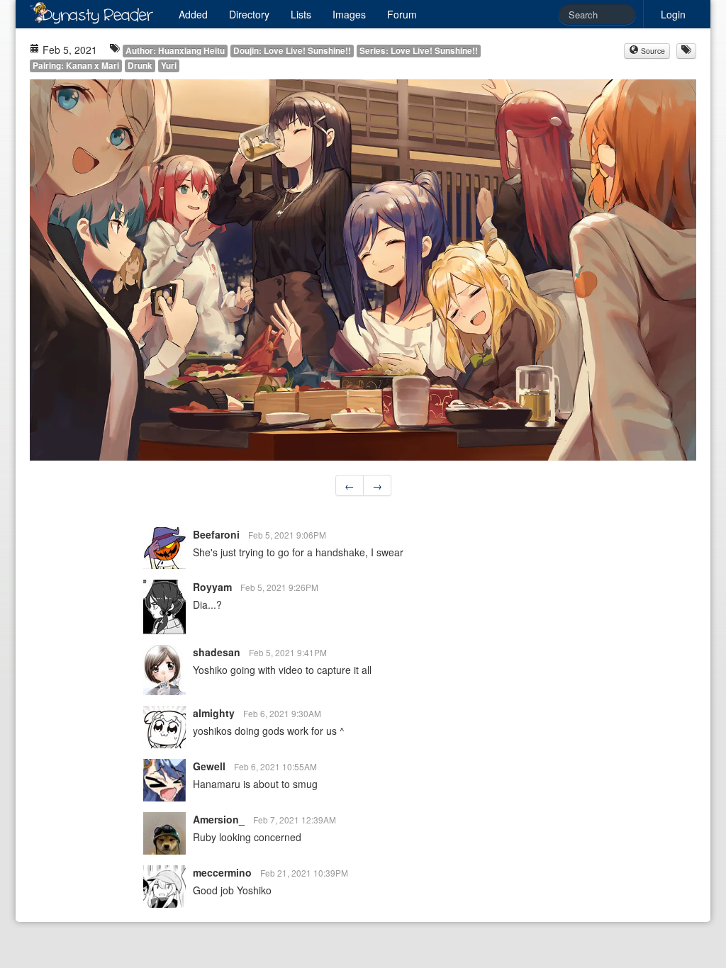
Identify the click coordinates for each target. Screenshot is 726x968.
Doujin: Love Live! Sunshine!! (292, 51)
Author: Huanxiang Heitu (175, 51)
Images (349, 14)
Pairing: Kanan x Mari (76, 66)
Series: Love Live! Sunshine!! (418, 51)
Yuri (169, 66)
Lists (301, 14)
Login (673, 14)
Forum (402, 14)
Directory (249, 14)
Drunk (140, 66)
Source (652, 50)
